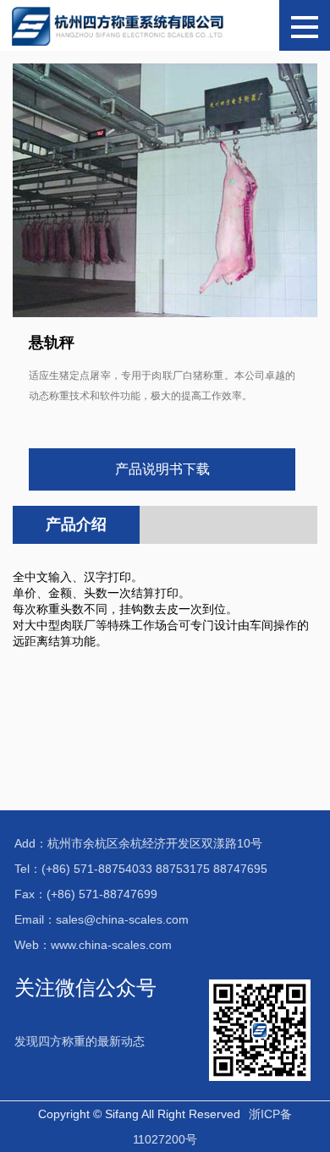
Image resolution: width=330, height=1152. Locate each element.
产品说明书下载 (162, 469)
